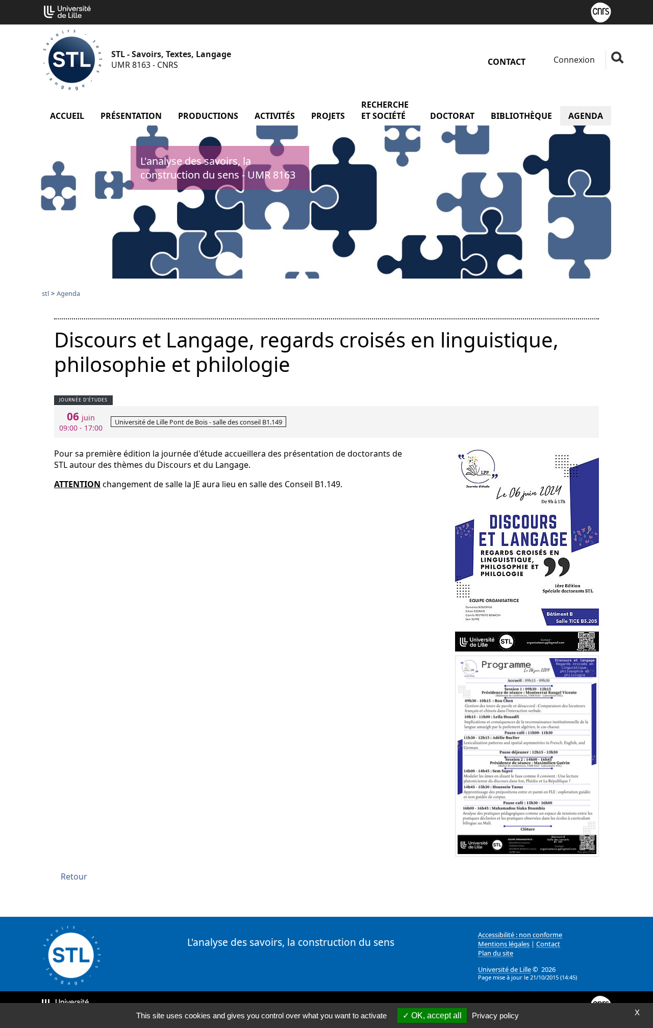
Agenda (585, 115)
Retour (74, 876)
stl (45, 293)
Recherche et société (385, 110)
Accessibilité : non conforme (520, 934)
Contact (506, 61)
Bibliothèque (521, 115)
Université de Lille (504, 969)
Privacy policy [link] (495, 1015)
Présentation (131, 115)
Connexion (573, 59)
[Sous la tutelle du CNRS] (601, 11)
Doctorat (452, 115)
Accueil (67, 115)
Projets (328, 115)
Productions (208, 115)
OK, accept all (435, 1015)
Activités (275, 115)
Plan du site (495, 953)
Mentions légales (504, 943)
